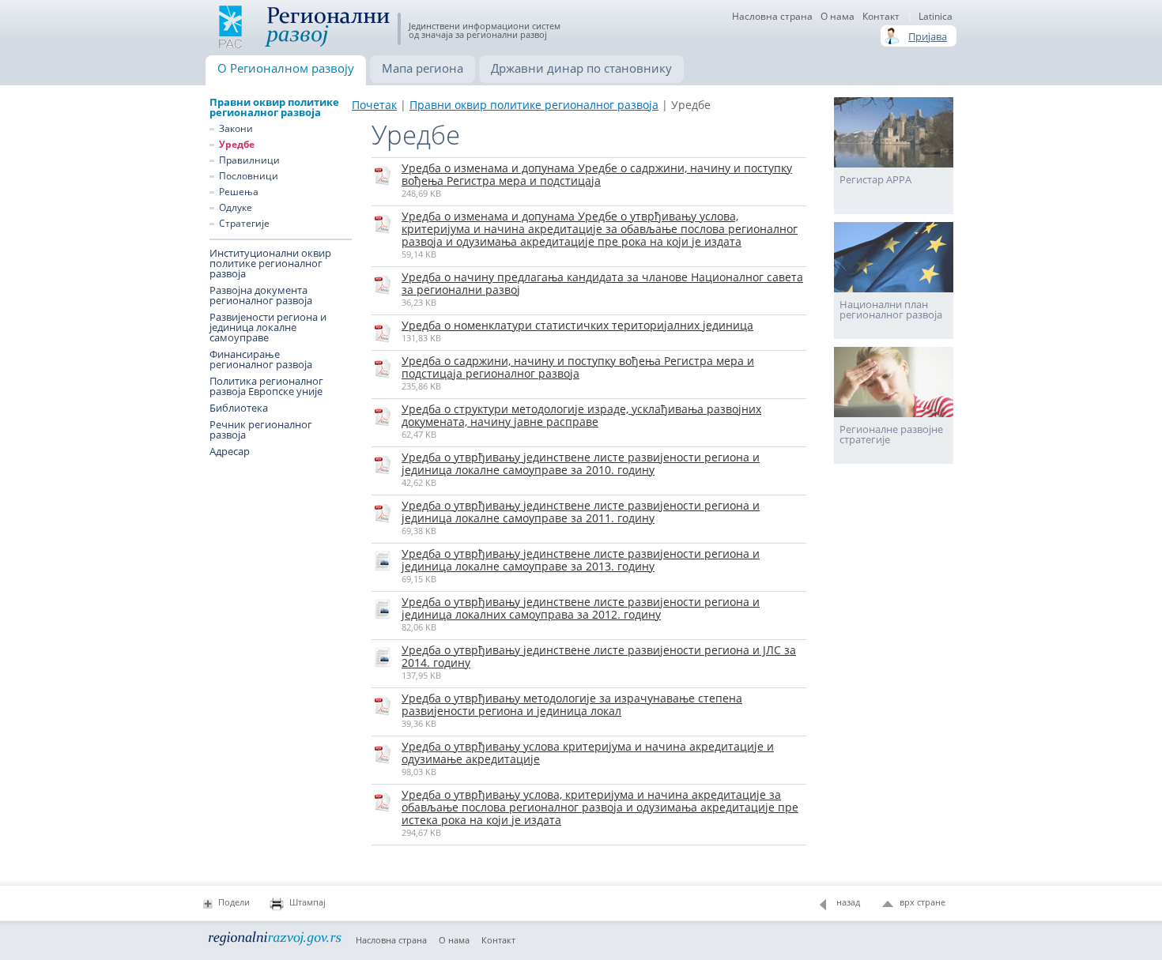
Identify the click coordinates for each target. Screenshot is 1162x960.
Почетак (374, 104)
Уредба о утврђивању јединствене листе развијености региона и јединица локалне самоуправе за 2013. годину (581, 560)
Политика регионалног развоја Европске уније (266, 386)
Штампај (307, 902)
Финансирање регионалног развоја (260, 359)
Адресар (229, 451)
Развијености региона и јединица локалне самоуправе (267, 327)
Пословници (248, 176)
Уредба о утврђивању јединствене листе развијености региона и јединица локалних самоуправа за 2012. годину (581, 608)
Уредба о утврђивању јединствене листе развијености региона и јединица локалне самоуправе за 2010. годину (581, 463)
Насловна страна (772, 16)
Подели (234, 902)
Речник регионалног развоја (260, 430)
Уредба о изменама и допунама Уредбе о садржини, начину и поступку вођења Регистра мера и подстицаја (597, 174)
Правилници (249, 160)
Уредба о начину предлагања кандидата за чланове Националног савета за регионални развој (602, 283)
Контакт (881, 16)
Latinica (936, 16)
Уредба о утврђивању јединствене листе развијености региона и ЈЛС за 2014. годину (599, 656)
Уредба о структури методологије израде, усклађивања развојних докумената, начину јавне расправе (581, 415)
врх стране (922, 902)
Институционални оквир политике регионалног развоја (270, 263)
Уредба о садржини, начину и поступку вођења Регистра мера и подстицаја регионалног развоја (578, 367)
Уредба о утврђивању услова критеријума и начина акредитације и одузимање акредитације (588, 752)
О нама (838, 16)
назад (848, 902)
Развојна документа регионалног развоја (260, 295)
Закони (236, 129)
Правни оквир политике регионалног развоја (274, 107)
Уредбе (237, 144)
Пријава (927, 36)
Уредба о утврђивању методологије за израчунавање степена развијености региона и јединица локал (572, 704)
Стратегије (244, 223)
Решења (238, 192)
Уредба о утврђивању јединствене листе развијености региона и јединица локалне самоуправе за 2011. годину (581, 511)
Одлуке (235, 208)
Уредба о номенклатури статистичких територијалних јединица (577, 325)
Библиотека (238, 408)
